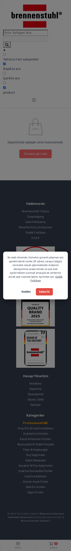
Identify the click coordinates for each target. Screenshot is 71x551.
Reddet (26, 291)
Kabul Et (44, 291)
